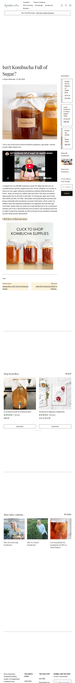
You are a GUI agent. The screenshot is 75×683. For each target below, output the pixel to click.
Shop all (68, 373)
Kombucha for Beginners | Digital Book (52, 412)
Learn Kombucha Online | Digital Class (67, 111)
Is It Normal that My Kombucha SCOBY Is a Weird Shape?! (58, 545)
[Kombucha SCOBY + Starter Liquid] (61, 138)
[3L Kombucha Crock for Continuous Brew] (20, 393)
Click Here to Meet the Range (45, 13)
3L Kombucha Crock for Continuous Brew (17, 412)
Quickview (19, 426)
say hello (42, 678)
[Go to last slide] (5, 13)
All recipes (67, 514)
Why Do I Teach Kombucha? (33, 543)
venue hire (28, 681)
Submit (66, 193)
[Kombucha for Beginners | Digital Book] (61, 91)
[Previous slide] (5, 534)
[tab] (34, 430)
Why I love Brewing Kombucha (11, 543)
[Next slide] (70, 13)
